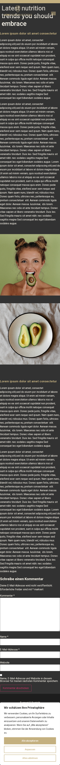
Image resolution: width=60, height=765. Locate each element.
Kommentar (7, 595)
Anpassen (30, 749)
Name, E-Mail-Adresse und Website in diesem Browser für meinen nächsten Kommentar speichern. (29, 679)
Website (4, 662)
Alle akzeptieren (30, 740)
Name (4, 637)
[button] (53, 13)
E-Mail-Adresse (10, 649)
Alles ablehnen (30, 758)
